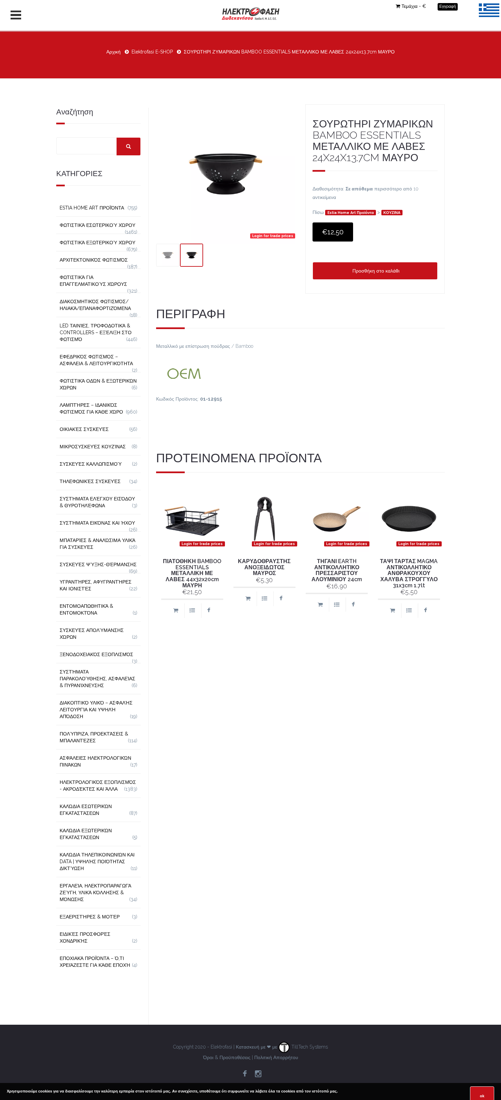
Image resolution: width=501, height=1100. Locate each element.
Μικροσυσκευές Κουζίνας (93, 446)
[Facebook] (244, 1074)
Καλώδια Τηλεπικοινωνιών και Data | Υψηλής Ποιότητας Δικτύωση (97, 861)
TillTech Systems (309, 1047)
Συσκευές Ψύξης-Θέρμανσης (98, 564)
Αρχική (113, 52)
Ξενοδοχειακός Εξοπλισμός (96, 654)
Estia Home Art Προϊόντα (351, 213)
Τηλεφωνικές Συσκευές (90, 481)
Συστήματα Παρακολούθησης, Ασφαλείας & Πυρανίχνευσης (97, 678)
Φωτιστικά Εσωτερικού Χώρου (97, 225)
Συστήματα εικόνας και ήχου (97, 523)
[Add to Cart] (175, 611)
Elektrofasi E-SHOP (152, 52)
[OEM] (300, 372)
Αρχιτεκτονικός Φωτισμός (94, 260)
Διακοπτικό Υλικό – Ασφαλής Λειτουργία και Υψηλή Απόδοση (96, 709)
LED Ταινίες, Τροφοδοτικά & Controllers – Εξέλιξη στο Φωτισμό (96, 332)
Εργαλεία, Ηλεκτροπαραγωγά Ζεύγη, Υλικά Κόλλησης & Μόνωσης (95, 892)
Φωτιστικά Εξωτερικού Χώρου (97, 242)
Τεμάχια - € (413, 6)
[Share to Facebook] (208, 611)
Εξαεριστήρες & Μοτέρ (90, 916)
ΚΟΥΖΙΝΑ (391, 213)
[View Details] (192, 611)
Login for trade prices (272, 236)
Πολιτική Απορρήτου (276, 1057)
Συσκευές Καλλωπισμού (91, 464)
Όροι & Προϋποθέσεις (226, 1057)
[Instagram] (258, 1074)
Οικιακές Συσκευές (84, 429)
